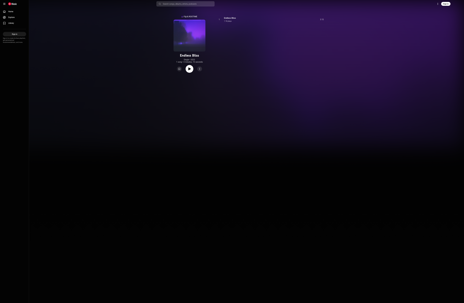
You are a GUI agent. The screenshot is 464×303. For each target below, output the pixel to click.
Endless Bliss (230, 18)
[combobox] (188, 3)
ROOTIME (193, 16)
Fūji (185, 16)
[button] (179, 68)
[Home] (12, 3)
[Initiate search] (160, 4)
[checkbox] (322, 19)
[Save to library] (179, 68)
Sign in (446, 4)
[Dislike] (308, 19)
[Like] (303, 19)
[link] (14, 11)
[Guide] (4, 3)
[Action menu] (199, 68)
